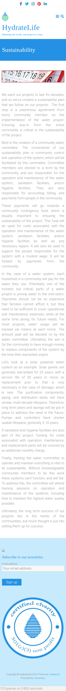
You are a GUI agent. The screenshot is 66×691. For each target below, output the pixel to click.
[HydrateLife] (5, 14)
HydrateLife (21, 27)
